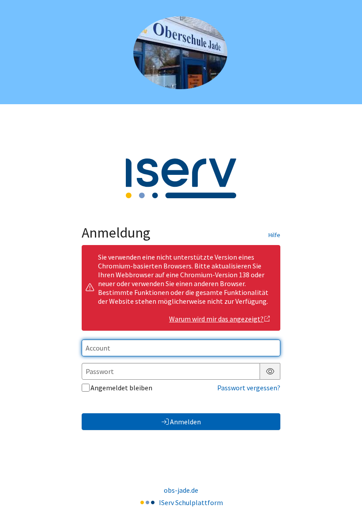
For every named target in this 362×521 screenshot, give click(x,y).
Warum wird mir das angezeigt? (216, 318)
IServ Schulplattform (191, 502)
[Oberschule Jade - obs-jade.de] (181, 52)
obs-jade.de (181, 490)
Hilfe (274, 235)
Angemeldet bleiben (121, 387)
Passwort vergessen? (248, 387)
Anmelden (185, 421)
